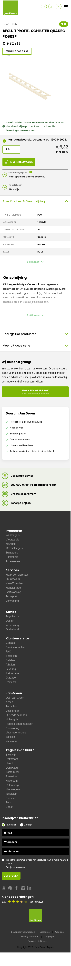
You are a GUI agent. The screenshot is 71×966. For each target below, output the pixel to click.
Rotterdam (12, 759)
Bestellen (11, 655)
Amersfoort (12, 776)
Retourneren (13, 673)
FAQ (8, 651)
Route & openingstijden (19, 723)
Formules (11, 706)
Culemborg (12, 785)
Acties (9, 702)
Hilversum (12, 780)
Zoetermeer (12, 772)
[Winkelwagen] (58, 6)
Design (10, 620)
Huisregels (12, 719)
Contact (10, 642)
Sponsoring (12, 728)
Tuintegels (12, 552)
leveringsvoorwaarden (20, 130)
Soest (9, 807)
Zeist (8, 802)
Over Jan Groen (15, 697)
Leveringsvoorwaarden (23, 932)
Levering (11, 669)
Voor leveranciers (16, 732)
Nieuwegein (13, 789)
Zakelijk (10, 736)
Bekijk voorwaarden (16, 867)
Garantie (11, 677)
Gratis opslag (13, 592)
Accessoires (13, 561)
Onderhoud (12, 629)
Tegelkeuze (12, 616)
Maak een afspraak (17, 574)
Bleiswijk (11, 754)
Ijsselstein (11, 793)
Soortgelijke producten (19, 334)
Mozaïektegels (14, 548)
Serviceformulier (15, 647)
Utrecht (10, 763)
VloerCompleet (14, 583)
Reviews (11, 682)
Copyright (49, 936)
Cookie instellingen (37, 941)
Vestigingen (13, 710)
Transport (11, 596)
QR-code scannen (16, 715)
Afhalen (10, 664)
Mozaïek (11, 543)
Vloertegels (12, 539)
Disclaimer (45, 932)
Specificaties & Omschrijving (24, 201)
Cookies (59, 932)
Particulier (11, 824)
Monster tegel (13, 587)
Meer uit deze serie (16, 345)
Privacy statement (30, 936)
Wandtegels (13, 535)
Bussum (10, 798)
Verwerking (12, 600)
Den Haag (12, 767)
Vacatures (11, 741)
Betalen (10, 660)
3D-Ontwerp (13, 579)
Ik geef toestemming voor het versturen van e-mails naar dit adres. (37, 863)
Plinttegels (12, 556)
